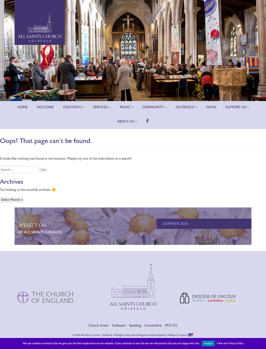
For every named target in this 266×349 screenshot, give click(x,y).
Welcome (45, 107)
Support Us (236, 107)
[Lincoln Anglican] (208, 280)
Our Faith (72, 107)
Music (125, 107)
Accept (208, 343)
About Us (126, 122)
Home (22, 107)
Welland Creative (177, 335)
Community (153, 107)
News (211, 107)
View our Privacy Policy (230, 343)
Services (100, 107)
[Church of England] (46, 280)
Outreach (185, 107)
